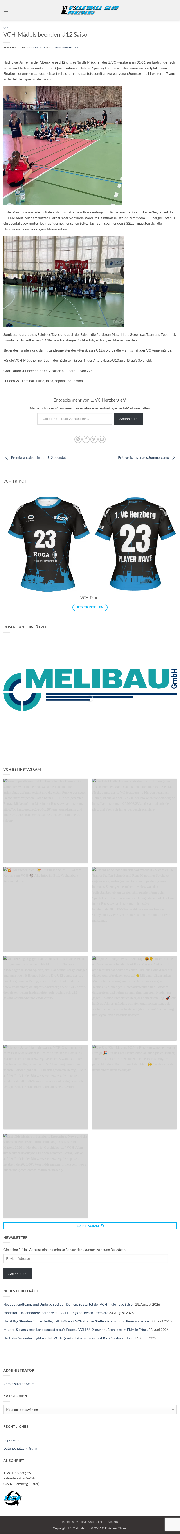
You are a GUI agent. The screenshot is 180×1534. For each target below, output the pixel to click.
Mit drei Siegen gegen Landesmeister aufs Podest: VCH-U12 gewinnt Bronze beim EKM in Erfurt (75, 1329)
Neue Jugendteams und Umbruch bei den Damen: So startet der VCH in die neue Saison (69, 1304)
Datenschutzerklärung (20, 1448)
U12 (5, 28)
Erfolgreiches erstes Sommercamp (144, 457)
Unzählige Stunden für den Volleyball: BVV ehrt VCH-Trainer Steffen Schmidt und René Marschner (77, 1321)
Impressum (11, 1440)
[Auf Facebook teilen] (86, 439)
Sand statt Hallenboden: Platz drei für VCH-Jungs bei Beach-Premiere (55, 1312)
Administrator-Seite (18, 1383)
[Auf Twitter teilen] (94, 439)
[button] (6, 10)
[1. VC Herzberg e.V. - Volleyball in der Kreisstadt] (90, 10)
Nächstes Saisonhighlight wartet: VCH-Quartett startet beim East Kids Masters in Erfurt (69, 1338)
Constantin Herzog (65, 47)
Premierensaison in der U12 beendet (38, 457)
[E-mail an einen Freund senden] (102, 439)
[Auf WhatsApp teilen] (78, 439)
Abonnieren (128, 418)
